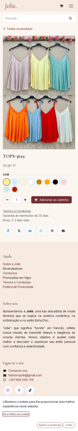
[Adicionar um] (25, 199)
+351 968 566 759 (21, 380)
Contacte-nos (17, 371)
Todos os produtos (20, 29)
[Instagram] (7, 390)
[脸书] (19, 390)
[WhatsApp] (41, 230)
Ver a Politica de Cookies (16, 414)
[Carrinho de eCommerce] (61, 6)
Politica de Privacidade (18, 287)
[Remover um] (7, 199)
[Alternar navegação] (71, 6)
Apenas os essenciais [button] (50, 425)
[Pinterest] (52, 230)
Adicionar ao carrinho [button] (54, 200)
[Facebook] (7, 230)
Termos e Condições (17, 282)
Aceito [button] (69, 425)
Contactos (10, 273)
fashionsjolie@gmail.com (25, 375)
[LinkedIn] (30, 230)
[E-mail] (63, 230)
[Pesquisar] (70, 18)
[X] (19, 230)
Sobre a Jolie (11, 264)
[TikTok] (30, 390)
